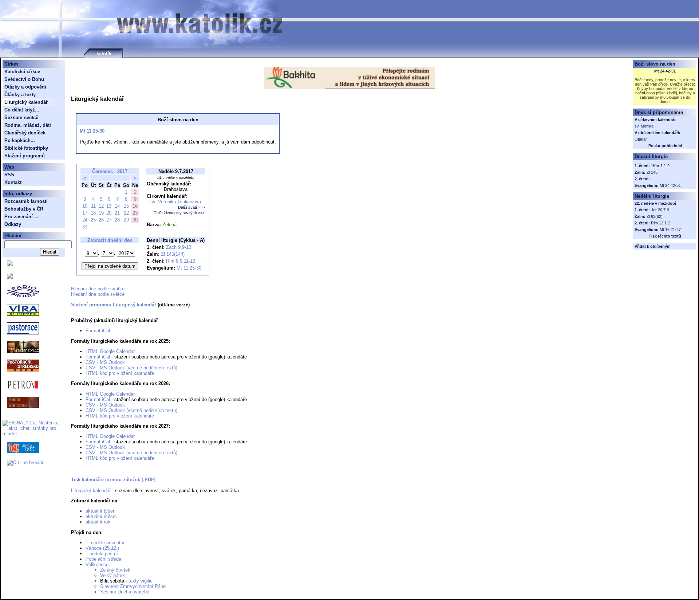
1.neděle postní (102, 553)
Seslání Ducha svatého (124, 592)
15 (126, 206)
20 (108, 213)
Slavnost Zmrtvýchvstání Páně (133, 586)
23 (135, 213)
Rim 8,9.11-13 (180, 261)
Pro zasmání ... (21, 216)
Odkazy (12, 224)
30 (135, 220)
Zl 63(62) (655, 216)
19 (101, 213)
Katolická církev (22, 71)
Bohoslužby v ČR (23, 209)
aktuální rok (98, 522)
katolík (103, 53)
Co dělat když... (21, 110)
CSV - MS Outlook (105, 362)
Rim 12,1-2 (660, 223)
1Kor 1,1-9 (660, 166)
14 (117, 206)
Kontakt (12, 182)
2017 (122, 171)
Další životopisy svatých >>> (179, 213)
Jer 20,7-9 (660, 210)
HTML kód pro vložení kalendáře (120, 373)
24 (84, 220)
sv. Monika (644, 126)
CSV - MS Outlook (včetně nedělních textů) (131, 367)
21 (117, 213)
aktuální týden (100, 511)
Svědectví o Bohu (24, 79)
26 (101, 220)
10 (84, 206)
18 (93, 213)
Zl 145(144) (173, 254)
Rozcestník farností (26, 201)
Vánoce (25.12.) (102, 548)
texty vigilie (141, 581)
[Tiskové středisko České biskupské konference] (10, 277)
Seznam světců (21, 117)
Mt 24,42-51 (665, 71)
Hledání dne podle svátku (98, 288)
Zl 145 (652, 172)
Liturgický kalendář (91, 490)
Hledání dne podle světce (98, 294)
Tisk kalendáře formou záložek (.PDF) (113, 479)
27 (108, 220)
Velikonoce (97, 564)
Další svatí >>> (191, 207)
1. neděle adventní (105, 542)
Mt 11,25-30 (92, 131)
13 (108, 206)
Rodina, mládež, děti (27, 125)
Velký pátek (112, 575)
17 (84, 213)
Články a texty (20, 94)
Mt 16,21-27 (670, 229)
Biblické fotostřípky (26, 148)
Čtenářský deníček (25, 133)
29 (126, 220)
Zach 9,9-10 (178, 247)
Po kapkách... (19, 140)
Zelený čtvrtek (115, 570)
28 (117, 220)
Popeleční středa (103, 559)
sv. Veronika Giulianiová (175, 201)
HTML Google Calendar (110, 351)
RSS (9, 174)
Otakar (641, 139)
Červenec (102, 171)
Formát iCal (98, 330)
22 (126, 213)
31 (84, 227)
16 (135, 206)
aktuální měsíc (101, 516)
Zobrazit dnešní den (110, 240)
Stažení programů (24, 155)
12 (101, 206)
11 (93, 206)
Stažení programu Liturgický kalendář (113, 304)
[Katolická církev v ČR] (10, 264)
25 (93, 220)
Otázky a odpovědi (25, 87)
